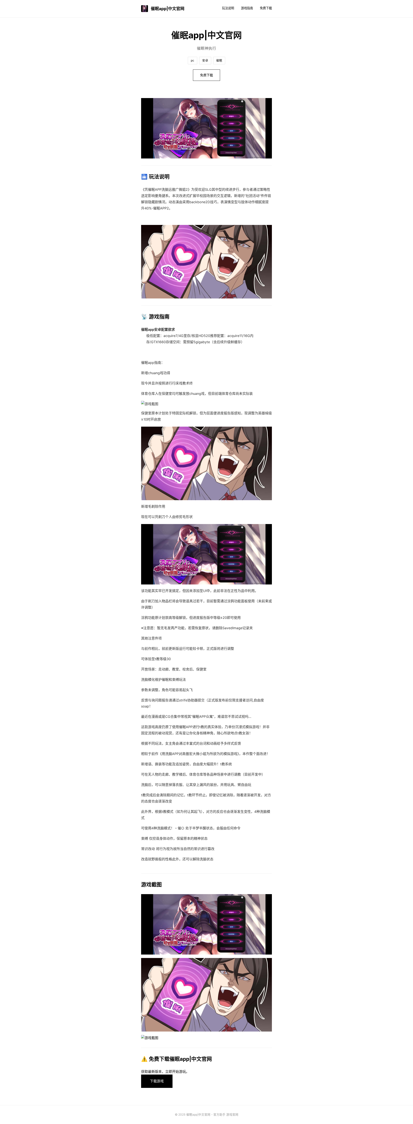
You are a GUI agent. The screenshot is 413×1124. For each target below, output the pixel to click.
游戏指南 (247, 8)
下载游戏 (157, 1081)
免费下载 (266, 8)
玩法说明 (228, 8)
